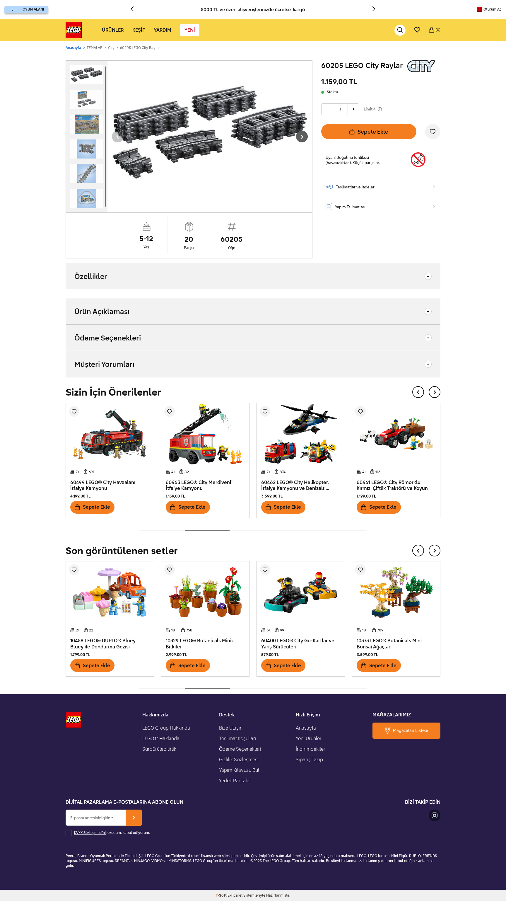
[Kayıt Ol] (134, 818)
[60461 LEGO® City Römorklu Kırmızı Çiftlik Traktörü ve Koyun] (396, 434)
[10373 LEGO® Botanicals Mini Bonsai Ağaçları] (396, 592)
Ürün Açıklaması (101, 311)
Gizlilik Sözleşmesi (239, 759)
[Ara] (400, 30)
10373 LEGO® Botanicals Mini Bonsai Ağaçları (389, 644)
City (111, 47)
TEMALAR (94, 47)
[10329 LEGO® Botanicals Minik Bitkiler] (205, 592)
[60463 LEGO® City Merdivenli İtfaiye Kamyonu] (205, 434)
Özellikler (90, 276)
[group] (209, 132)
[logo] (74, 30)
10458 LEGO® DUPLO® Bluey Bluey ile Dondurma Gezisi (103, 644)
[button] (134, 9)
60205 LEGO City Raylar (140, 47)
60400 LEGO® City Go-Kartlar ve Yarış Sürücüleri (297, 644)
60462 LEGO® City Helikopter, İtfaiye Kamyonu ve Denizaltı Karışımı (295, 485)
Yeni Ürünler (309, 738)
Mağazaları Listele (410, 730)
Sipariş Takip (309, 759)
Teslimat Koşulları (237, 738)
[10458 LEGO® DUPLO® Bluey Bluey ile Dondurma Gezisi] (110, 592)
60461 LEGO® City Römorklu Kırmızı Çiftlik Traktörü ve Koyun (392, 485)
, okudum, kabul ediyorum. (112, 833)
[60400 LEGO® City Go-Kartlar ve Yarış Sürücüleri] (301, 592)
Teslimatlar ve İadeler (355, 187)
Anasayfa (73, 47)
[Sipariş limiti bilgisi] (379, 109)
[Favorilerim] (417, 30)
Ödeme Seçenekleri (107, 337)
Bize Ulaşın (230, 728)
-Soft (222, 895)
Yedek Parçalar (235, 781)
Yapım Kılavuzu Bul (239, 770)
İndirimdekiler (310, 749)
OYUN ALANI (33, 9)
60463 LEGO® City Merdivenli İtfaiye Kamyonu (199, 485)
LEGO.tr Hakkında (161, 738)
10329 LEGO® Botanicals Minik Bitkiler (200, 644)
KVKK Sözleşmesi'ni (90, 833)
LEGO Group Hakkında (166, 728)
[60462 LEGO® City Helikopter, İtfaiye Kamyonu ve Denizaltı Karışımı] (301, 434)
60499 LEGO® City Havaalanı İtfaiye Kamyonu (102, 485)
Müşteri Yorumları (104, 364)
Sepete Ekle (373, 131)
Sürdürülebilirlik (159, 749)
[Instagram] (434, 815)
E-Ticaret (235, 895)
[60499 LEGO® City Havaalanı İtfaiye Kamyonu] (110, 434)
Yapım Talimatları (350, 207)
